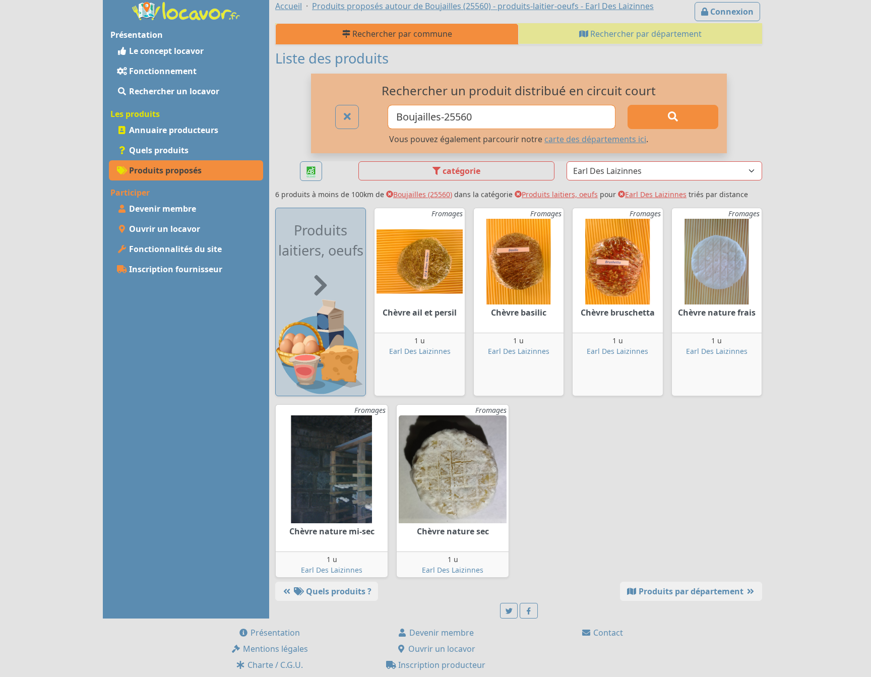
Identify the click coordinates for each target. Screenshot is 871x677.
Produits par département (691, 591)
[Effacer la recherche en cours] (347, 117)
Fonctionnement (162, 71)
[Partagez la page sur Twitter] (509, 611)
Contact (607, 632)
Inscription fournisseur (174, 269)
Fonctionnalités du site (174, 249)
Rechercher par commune (401, 33)
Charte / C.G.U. (274, 664)
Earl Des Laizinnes (656, 194)
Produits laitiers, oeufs (560, 194)
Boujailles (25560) (422, 194)
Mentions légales (274, 648)
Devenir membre (161, 208)
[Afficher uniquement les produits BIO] (311, 171)
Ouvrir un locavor (163, 228)
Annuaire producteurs (172, 130)
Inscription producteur (440, 664)
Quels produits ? (337, 591)
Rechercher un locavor (173, 91)
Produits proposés (164, 170)
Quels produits (158, 150)
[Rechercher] (673, 117)
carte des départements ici (595, 139)
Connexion (731, 11)
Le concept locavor (165, 50)
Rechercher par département (645, 33)
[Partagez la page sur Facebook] (529, 611)
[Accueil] (186, 10)
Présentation (274, 632)
